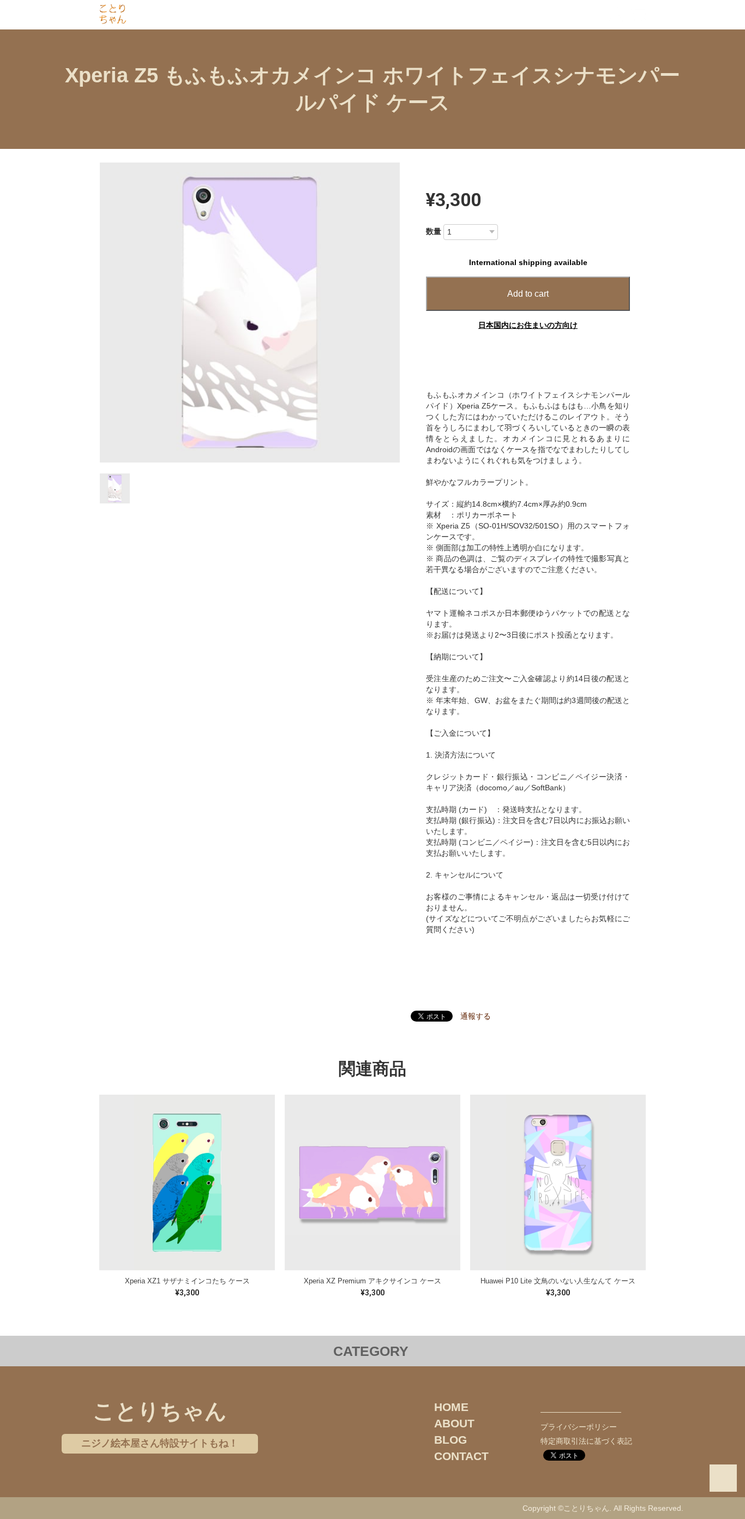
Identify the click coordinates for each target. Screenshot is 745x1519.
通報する (475, 1016)
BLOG (450, 1439)
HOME (451, 1407)
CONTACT (461, 1456)
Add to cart (528, 293)
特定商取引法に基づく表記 (586, 1441)
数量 (433, 231)
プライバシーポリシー (578, 1426)
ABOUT (454, 1423)
